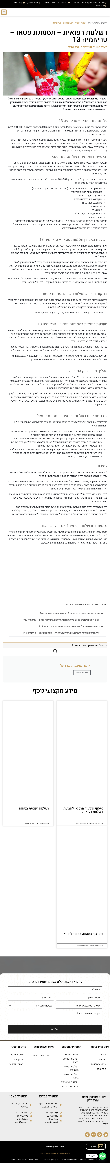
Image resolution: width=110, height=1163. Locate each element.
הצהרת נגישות (16, 1064)
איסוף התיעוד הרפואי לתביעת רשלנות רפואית (83, 810)
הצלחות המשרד (98, 1064)
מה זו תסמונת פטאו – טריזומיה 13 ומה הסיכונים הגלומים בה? (70, 613)
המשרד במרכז (48, 1096)
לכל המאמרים (82, 672)
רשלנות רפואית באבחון (70, 1076)
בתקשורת (101, 1059)
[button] (4, 12)
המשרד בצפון (18, 1096)
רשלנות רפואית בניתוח (34, 808)
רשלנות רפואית (94, 23)
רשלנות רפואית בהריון (70, 1060)
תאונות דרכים (71, 1054)
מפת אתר (101, 1069)
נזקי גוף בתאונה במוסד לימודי (83, 934)
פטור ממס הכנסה (69, 1086)
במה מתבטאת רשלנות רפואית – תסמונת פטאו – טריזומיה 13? (69, 626)
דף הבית (104, 23)
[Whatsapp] (102, 1156)
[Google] (99, 1134)
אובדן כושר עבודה (69, 1082)
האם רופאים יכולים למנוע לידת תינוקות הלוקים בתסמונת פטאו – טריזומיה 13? (61, 620)
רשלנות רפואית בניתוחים (70, 1068)
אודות (103, 1054)
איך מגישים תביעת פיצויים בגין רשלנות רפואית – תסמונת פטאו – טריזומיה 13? (61, 633)
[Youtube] (93, 1134)
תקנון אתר (18, 1059)
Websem (49, 1146)
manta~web (59, 1146)
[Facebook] (105, 1134)
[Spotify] (87, 1134)
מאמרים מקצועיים (42, 1055)
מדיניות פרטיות (16, 1054)
